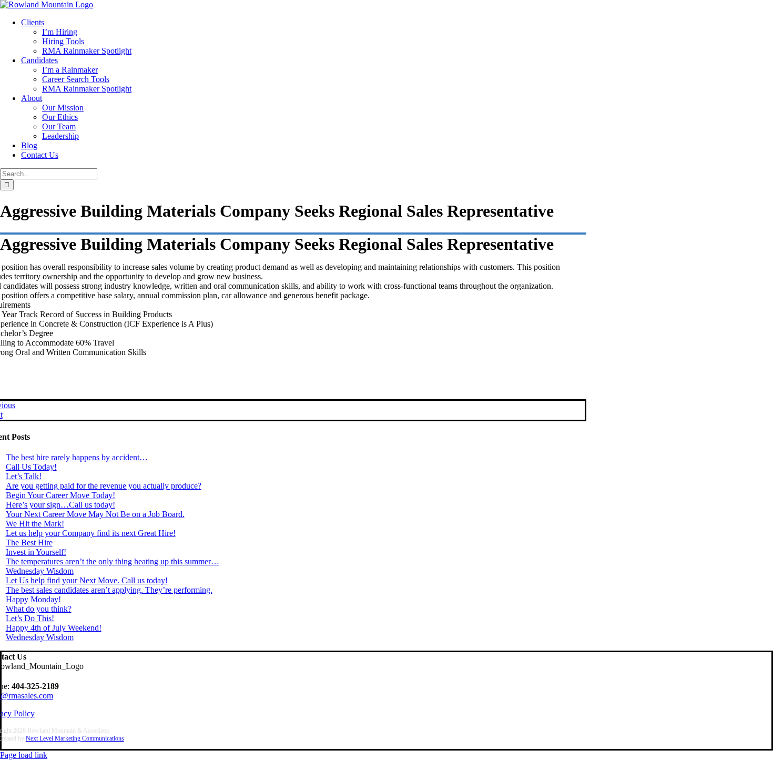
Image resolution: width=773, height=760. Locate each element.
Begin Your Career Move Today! (60, 495)
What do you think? (39, 608)
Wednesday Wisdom (40, 570)
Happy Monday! (33, 599)
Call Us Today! (31, 466)
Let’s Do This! (30, 618)
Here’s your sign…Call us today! (60, 504)
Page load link (23, 755)
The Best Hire (29, 542)
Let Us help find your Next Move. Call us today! (87, 580)
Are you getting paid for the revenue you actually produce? (103, 485)
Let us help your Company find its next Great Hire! (91, 533)
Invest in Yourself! (36, 552)
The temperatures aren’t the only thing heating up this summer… (112, 561)
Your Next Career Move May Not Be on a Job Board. (95, 514)
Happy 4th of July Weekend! (53, 627)
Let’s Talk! (24, 476)
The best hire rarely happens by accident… (77, 457)
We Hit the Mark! (35, 523)
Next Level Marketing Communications (75, 738)
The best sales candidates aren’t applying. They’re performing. (109, 589)
